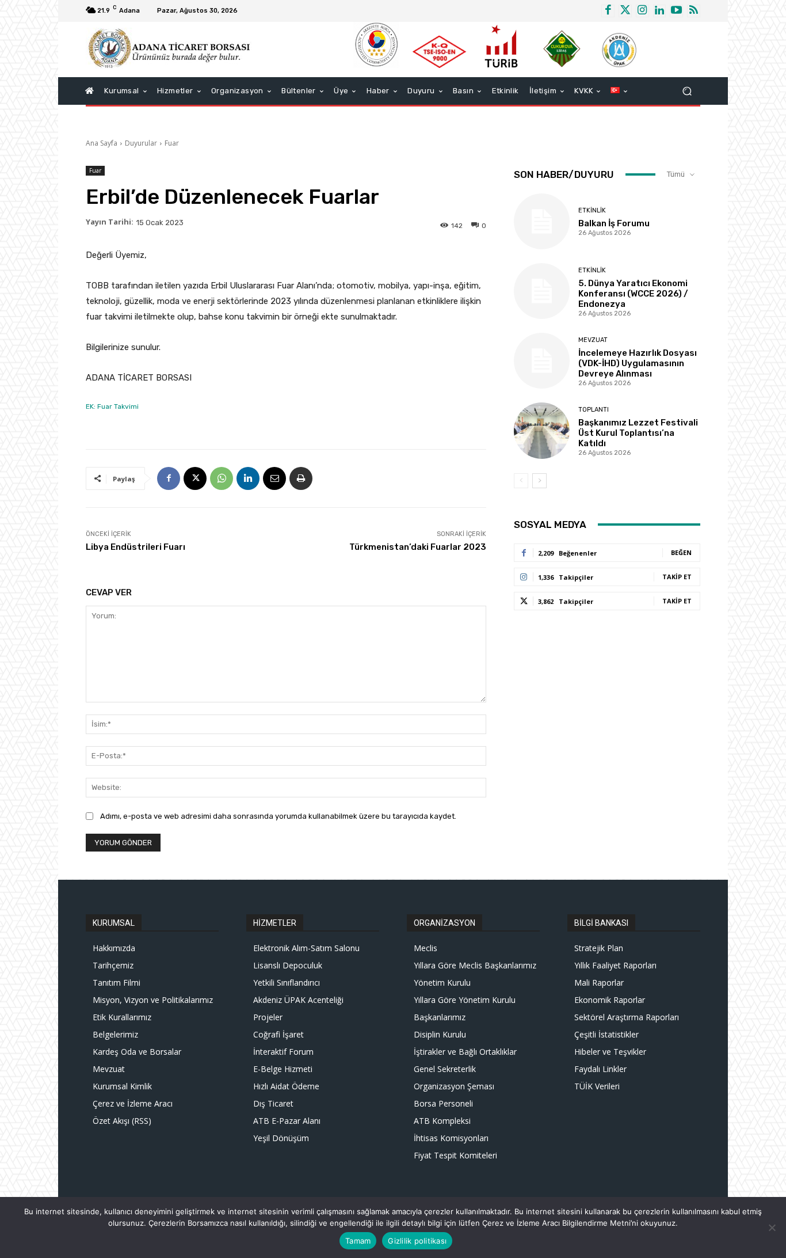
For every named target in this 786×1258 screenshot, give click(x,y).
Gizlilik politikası (417, 1240)
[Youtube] (676, 11)
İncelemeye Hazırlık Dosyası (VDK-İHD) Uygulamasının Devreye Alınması (637, 363)
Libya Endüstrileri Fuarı (135, 547)
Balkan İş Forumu (614, 223)
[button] (686, 90)
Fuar (172, 143)
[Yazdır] (300, 478)
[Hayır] (771, 1227)
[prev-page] (521, 480)
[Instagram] (642, 11)
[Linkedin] (659, 11)
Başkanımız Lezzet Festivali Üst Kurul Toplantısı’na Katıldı (638, 433)
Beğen (681, 552)
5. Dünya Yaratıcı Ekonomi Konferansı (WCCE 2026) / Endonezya (633, 293)
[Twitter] (625, 11)
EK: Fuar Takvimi (112, 406)
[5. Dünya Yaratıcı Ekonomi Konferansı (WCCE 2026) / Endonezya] (542, 291)
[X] (195, 478)
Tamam (358, 1240)
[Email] (274, 478)
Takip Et (677, 576)
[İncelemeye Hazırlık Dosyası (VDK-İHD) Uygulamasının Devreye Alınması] (542, 361)
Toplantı (593, 409)
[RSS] (693, 11)
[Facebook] (608, 11)
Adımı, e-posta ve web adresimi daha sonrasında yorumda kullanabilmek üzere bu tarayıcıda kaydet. (278, 816)
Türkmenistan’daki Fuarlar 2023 (417, 547)
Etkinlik (592, 210)
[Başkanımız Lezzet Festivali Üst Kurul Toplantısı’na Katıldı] (542, 430)
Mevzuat (593, 340)
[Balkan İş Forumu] (542, 221)
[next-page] (539, 480)
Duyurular (141, 143)
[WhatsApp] (221, 478)
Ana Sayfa (101, 143)
